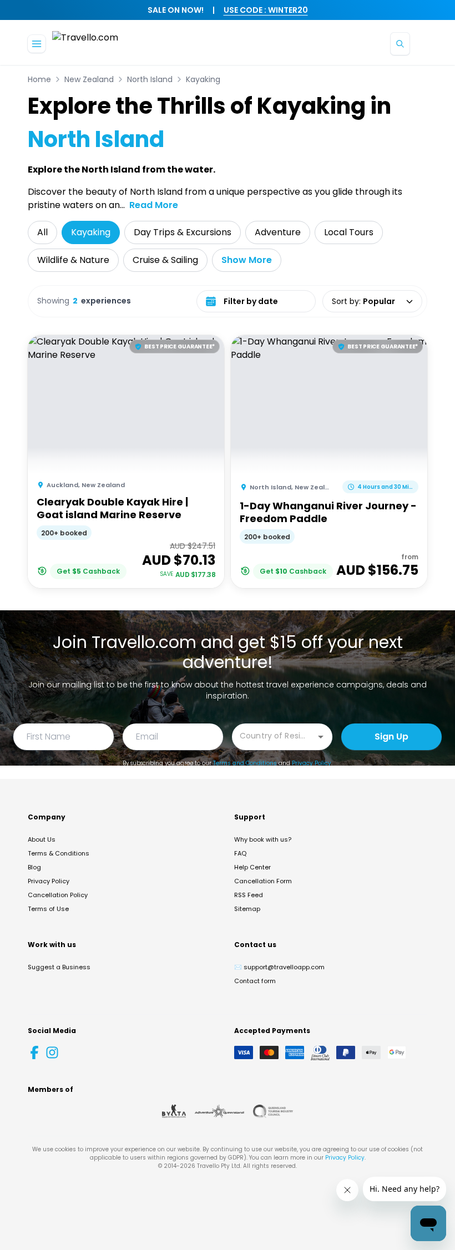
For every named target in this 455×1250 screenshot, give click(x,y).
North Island (150, 79)
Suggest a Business (59, 967)
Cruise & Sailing (165, 260)
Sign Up (391, 736)
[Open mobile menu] (37, 44)
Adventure (278, 232)
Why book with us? (262, 839)
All (42, 232)
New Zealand (89, 79)
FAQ (240, 853)
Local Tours (348, 232)
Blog (34, 867)
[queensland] (273, 1111)
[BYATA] (174, 1111)
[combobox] (274, 736)
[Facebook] (34, 1052)
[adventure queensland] (219, 1111)
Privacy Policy (311, 763)
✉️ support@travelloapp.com (279, 967)
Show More (246, 260)
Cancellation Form (263, 881)
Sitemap (247, 908)
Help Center (252, 867)
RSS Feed (248, 894)
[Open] (320, 737)
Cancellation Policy (58, 894)
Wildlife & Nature (73, 260)
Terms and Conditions (245, 763)
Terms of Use (48, 908)
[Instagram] (52, 1052)
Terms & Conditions (58, 853)
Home (39, 79)
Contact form (255, 980)
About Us (41, 839)
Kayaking (203, 79)
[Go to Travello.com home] (85, 43)
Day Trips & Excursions (182, 232)
